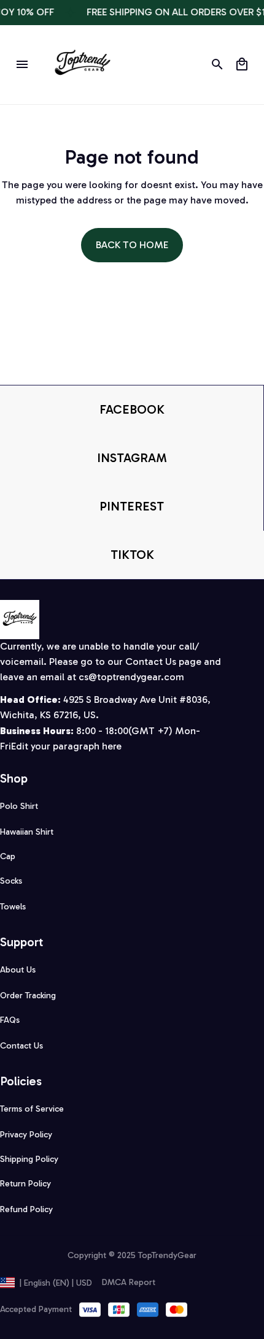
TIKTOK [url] (132, 554)
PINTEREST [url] (131, 506)
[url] (131, 677)
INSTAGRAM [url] (132, 457)
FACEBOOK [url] (132, 409)
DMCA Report (128, 1282)
